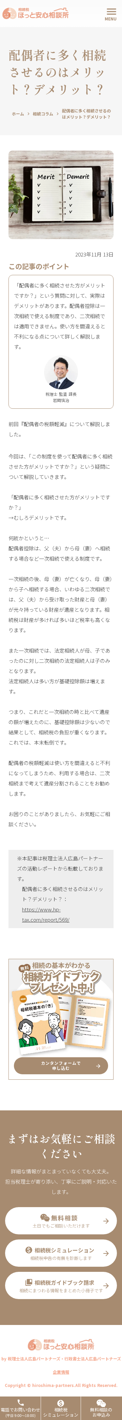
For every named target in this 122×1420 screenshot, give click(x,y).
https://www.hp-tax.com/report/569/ (45, 914)
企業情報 (61, 1372)
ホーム (18, 113)
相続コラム (43, 113)
